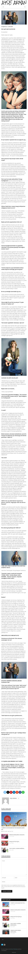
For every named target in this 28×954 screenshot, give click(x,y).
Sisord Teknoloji (14, 949)
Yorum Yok (11, 831)
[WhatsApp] (23, 792)
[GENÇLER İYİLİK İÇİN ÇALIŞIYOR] (6, 843)
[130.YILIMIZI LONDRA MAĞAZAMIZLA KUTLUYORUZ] (6, 850)
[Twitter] (4, 792)
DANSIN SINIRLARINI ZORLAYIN (16, 834)
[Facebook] (20, 792)
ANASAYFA (14, 952)
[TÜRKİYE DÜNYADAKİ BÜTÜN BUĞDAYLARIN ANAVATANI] (15, 819)
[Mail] (17, 792)
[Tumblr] (8, 792)
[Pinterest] (11, 792)
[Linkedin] (14, 792)
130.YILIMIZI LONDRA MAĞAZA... (17, 848)
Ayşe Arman (13, 798)
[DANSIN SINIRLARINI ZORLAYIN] (6, 836)
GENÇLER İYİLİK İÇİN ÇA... (16, 916)
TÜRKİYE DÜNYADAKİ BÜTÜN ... (17, 903)
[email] (18, 798)
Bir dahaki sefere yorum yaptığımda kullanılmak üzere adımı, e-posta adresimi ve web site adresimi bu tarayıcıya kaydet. (13, 887)
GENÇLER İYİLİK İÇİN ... (14, 841)
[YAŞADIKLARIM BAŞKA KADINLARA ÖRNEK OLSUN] (7, 932)
